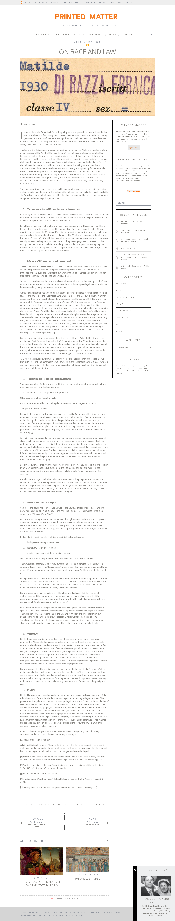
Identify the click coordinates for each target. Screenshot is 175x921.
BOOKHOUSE (75, 2)
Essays (41, 34)
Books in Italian (125, 297)
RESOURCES (90, 2)
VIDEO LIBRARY (115, 2)
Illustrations (123, 311)
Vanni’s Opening (92, 821)
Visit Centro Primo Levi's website (128, 181)
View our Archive (133, 191)
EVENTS (43, 2)
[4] (32, 432)
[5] (48, 459)
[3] (53, 333)
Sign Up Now (133, 148)
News (112, 34)
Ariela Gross (29, 124)
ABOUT (129, 2)
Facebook (44, 804)
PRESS (102, 2)
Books (79, 34)
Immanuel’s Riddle (87, 878)
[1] (66, 235)
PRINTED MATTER (58, 2)
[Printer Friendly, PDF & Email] (87, 46)
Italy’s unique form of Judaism (36, 822)
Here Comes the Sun (128, 248)
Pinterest (80, 804)
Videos (126, 34)
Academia (96, 34)
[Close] (135, 870)
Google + (100, 804)
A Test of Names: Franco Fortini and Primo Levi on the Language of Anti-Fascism (134, 257)
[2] (88, 299)
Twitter (62, 804)
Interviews (60, 34)
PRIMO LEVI (31, 2)
